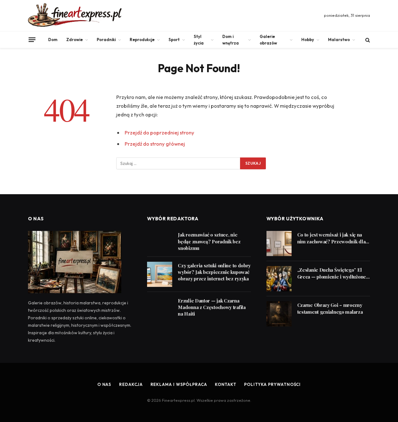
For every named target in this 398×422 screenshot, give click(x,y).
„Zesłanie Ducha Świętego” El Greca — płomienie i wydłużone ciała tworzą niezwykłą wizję (331, 273)
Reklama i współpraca (178, 384)
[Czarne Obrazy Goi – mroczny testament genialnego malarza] (279, 313)
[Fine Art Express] (75, 15)
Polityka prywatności (272, 384)
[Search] (367, 40)
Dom (53, 39)
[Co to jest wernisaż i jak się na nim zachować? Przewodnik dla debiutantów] (279, 243)
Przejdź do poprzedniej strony (159, 132)
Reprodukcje (142, 39)
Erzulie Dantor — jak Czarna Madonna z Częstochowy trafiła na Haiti (211, 307)
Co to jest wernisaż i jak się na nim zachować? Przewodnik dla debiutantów (331, 238)
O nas (104, 384)
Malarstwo (339, 39)
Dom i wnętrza (230, 39)
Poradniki (106, 39)
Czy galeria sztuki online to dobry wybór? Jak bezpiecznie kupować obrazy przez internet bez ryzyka (214, 272)
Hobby (307, 39)
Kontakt (225, 384)
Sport (174, 39)
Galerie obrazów (268, 39)
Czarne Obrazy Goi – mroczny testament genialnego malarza (330, 308)
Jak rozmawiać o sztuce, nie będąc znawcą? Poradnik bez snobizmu (209, 241)
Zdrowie (74, 39)
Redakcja (130, 384)
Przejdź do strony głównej (155, 143)
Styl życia (199, 39)
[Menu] (32, 39)
